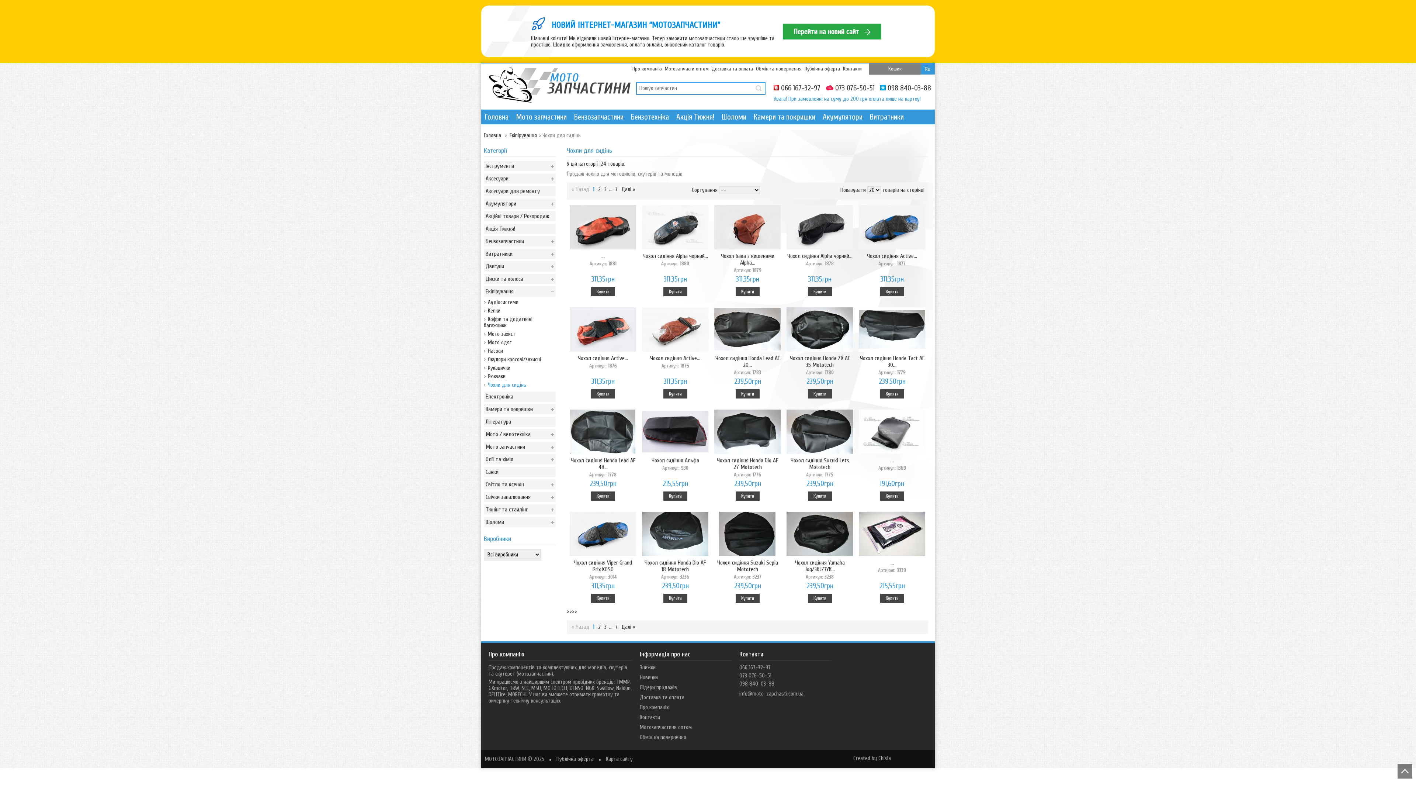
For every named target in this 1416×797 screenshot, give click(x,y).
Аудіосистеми (503, 302)
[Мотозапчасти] (560, 86)
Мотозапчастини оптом (666, 727)
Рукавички (499, 368)
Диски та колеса (504, 279)
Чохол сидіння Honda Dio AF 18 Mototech (675, 569)
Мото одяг (499, 342)
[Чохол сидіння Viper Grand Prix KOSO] (603, 535)
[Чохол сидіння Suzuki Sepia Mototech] (747, 535)
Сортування (705, 190)
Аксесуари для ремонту (513, 191)
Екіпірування (500, 291)
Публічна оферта (822, 69)
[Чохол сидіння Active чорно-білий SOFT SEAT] (675, 330)
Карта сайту (619, 759)
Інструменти (500, 166)
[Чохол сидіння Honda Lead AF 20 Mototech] (747, 330)
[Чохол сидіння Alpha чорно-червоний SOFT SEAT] (603, 228)
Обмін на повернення (663, 737)
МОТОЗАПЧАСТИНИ (505, 759)
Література (498, 421)
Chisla (884, 758)
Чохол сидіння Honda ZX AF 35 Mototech (820, 365)
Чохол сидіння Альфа (675, 464)
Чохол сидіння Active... (892, 260)
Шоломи (734, 117)
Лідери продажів (658, 687)
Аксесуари (497, 178)
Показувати (853, 190)
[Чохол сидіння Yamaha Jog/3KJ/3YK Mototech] (820, 535)
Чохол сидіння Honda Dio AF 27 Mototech (747, 467)
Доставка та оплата (732, 69)
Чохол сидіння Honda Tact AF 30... (892, 365)
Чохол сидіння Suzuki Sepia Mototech (747, 569)
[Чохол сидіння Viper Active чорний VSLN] (892, 535)
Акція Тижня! (695, 117)
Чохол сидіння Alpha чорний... (675, 260)
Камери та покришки (784, 117)
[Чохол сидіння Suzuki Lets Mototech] (820, 432)
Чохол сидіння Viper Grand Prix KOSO (603, 569)
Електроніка (499, 396)
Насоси (495, 351)
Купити (603, 291)
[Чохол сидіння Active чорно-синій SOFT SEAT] (892, 228)
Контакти (852, 69)
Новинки (649, 677)
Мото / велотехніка (508, 434)
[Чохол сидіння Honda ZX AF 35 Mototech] (820, 330)
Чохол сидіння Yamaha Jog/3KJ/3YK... (820, 569)
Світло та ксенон (505, 484)
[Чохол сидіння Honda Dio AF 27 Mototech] (747, 432)
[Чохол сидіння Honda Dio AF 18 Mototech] (675, 535)
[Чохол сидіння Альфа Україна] (892, 432)
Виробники (497, 539)
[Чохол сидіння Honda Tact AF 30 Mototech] (892, 330)
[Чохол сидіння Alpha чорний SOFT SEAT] (675, 228)
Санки (492, 472)
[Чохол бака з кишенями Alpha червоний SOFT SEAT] (747, 228)
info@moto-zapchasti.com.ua (771, 694)
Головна (497, 117)
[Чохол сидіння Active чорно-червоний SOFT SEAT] (603, 330)
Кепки (494, 311)
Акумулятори (843, 117)
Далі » (628, 189)
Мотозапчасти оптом (687, 69)
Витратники (887, 117)
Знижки (648, 668)
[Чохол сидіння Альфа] (675, 432)
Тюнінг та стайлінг (507, 509)
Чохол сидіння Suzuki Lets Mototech (820, 467)
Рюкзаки (497, 376)
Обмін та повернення (779, 69)
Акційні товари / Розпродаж (517, 216)
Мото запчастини (541, 117)
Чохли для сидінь (507, 385)
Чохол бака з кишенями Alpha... (747, 263)
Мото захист (502, 334)
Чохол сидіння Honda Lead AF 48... (603, 467)
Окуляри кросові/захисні (514, 359)
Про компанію (647, 69)
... (603, 260)
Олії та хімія (499, 459)
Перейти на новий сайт (827, 31)
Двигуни (495, 266)
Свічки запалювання (508, 497)
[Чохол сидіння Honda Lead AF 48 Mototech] (603, 432)
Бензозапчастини (599, 117)
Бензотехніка (650, 117)
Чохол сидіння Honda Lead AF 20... (747, 365)
